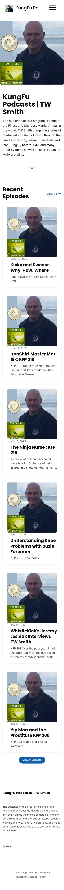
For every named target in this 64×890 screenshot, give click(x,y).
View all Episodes (32, 760)
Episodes (8, 846)
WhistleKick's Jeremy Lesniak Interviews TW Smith (33, 636)
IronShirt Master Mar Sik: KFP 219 (32, 356)
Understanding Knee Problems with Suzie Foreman (33, 546)
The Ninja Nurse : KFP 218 (33, 450)
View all (52, 193)
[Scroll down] (32, 169)
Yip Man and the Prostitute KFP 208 (30, 732)
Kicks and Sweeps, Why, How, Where (30, 267)
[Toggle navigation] (52, 8)
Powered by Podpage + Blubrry (31, 876)
